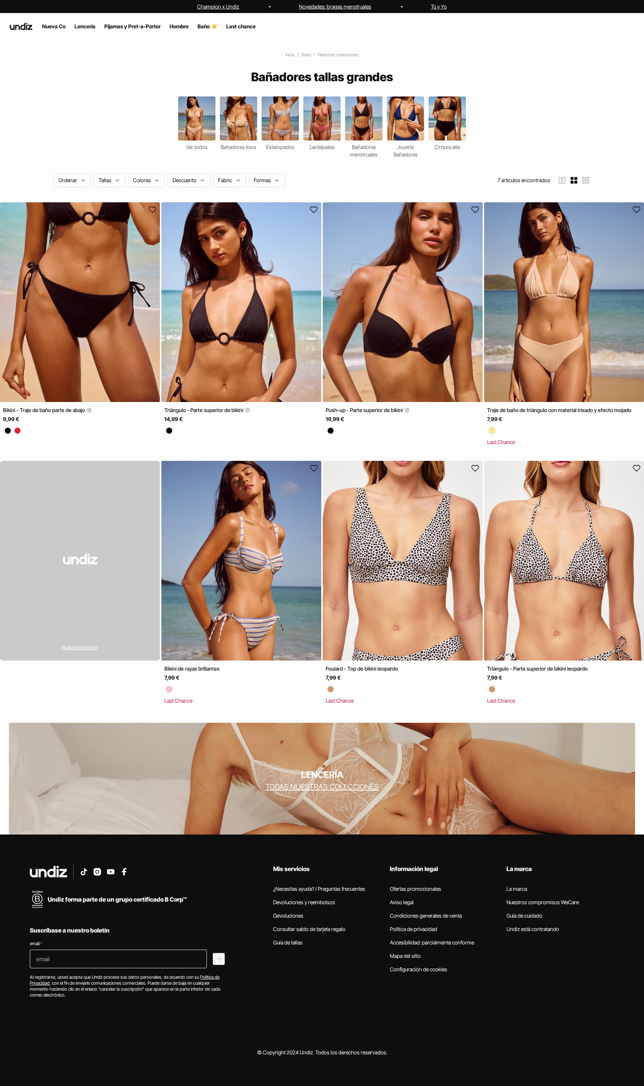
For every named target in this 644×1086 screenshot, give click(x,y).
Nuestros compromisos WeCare (542, 902)
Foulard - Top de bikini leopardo (362, 669)
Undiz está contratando (532, 929)
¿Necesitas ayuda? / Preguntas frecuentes (319, 889)
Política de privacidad (413, 929)
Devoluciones (288, 915)
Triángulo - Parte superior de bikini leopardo (537, 669)
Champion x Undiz (218, 6)
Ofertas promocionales (415, 889)
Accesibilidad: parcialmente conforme (432, 942)
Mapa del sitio (405, 956)
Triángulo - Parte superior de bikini (204, 410)
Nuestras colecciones (338, 54)
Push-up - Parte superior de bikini (365, 410)
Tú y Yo (439, 6)
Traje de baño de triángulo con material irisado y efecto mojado (559, 410)
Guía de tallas (288, 942)
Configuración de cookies (418, 969)
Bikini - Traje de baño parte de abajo (44, 410)
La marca (516, 889)
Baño (306, 54)
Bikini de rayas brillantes (192, 669)
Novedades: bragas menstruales (335, 6)
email (36, 943)
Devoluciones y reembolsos (304, 902)
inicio (290, 54)
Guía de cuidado (524, 915)
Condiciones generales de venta (426, 915)
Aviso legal (402, 902)
